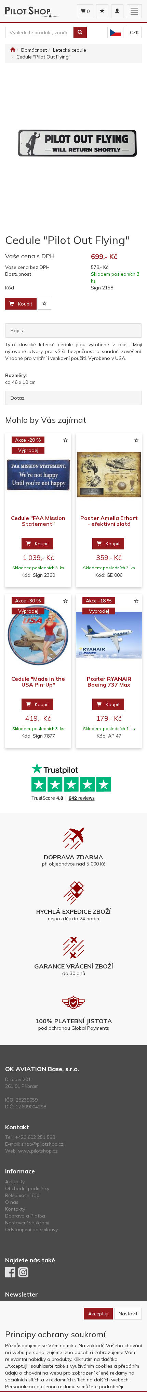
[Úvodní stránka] (12, 50)
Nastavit (128, 1314)
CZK (134, 32)
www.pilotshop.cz (38, 1151)
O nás (11, 1202)
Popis (17, 330)
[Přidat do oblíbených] (44, 304)
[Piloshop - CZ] (115, 32)
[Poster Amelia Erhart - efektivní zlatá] (109, 474)
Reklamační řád (22, 1195)
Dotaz (18, 398)
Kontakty (15, 1209)
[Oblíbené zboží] (102, 11)
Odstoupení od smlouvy (31, 1229)
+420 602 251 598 (35, 1137)
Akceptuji (98, 1314)
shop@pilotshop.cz (42, 1144)
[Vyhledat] (80, 32)
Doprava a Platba (25, 1216)
